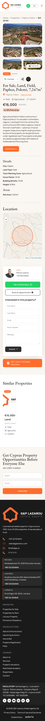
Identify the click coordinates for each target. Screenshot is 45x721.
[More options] (17, 79)
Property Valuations (11, 664)
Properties (15, 18)
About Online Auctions (12, 631)
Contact (6, 675)
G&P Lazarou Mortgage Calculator (20, 363)
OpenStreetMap (37, 258)
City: (5, 166)
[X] (28, 700)
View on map (26, 94)
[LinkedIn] (18, 700)
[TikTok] (23, 700)
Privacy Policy (9, 712)
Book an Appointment (21, 292)
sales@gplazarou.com (18, 543)
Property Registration (12, 642)
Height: (6, 184)
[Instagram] (9, 700)
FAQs (5, 646)
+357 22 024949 (15, 539)
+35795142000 (22, 275)
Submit (12, 349)
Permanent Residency (12, 620)
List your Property (10, 616)
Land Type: (8, 169)
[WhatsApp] (28, 6)
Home (5, 18)
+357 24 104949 (11, 597)
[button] (6, 216)
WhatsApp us (14, 548)
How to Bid (7, 639)
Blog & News (8, 672)
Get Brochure (11, 149)
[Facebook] (4, 700)
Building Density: (10, 181)
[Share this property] (22, 79)
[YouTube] (14, 700)
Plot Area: (7, 194)
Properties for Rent (11, 613)
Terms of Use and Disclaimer (29, 712)
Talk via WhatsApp (21, 284)
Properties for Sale (10, 609)
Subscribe (22, 491)
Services (6, 661)
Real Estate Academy (11, 668)
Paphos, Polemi (28, 18)
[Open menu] (41, 5)
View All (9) (34, 66)
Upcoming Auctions (11, 635)
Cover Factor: (9, 177)
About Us (6, 657)
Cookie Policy (16, 717)
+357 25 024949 (11, 583)
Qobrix (27, 258)
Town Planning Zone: (12, 173)
